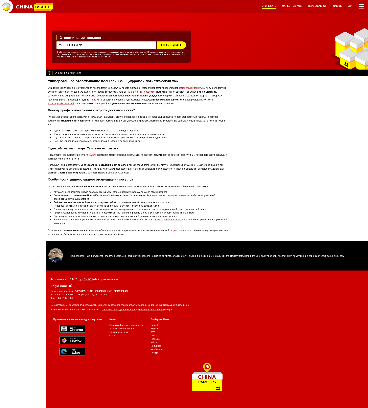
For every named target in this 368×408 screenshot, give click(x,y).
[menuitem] (269, 6)
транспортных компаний (61, 103)
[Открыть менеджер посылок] (6, 6)
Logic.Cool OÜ (85, 279)
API (350, 6)
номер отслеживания (190, 88)
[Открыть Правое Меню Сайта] (361, 6)
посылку (90, 154)
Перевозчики (317, 6)
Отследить (269, 6)
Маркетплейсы (292, 6)
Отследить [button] (171, 45)
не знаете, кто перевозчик (141, 92)
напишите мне (252, 256)
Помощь (337, 6)
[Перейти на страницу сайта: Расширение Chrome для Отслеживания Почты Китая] (78, 329)
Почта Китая (96, 99)
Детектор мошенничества (167, 219)
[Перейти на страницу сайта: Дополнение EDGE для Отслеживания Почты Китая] (78, 352)
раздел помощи (178, 230)
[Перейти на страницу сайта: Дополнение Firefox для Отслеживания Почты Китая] (78, 340)
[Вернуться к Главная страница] (49, 73)
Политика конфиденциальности (119, 309)
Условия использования (151, 309)
